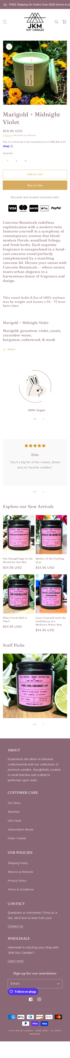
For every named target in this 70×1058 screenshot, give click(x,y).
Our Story (14, 802)
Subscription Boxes (20, 829)
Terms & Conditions (21, 889)
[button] (5, 21)
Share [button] (11, 349)
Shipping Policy (18, 863)
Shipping (7, 135)
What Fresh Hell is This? (15, 619)
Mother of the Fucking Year (50, 560)
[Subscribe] (58, 983)
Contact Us (15, 926)
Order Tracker (17, 838)
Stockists (14, 811)
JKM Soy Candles (24, 1031)
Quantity (8, 153)
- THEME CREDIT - (42, 1031)
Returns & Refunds (20, 871)
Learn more (16, 960)
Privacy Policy (17, 880)
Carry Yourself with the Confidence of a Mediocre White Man (51, 621)
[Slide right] (43, 419)
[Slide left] (26, 419)
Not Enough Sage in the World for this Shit (18, 560)
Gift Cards (14, 820)
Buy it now (35, 185)
